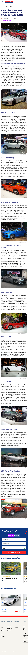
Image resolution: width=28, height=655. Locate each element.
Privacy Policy (24, 629)
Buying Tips (2, 633)
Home (6, 6)
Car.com (16, 627)
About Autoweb (9, 625)
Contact (9, 630)
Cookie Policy (24, 632)
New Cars (10, 535)
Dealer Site (9, 628)
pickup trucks (4, 474)
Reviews (3, 630)
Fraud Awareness (25, 642)
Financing (3, 636)
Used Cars (17, 535)
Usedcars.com (17, 624)
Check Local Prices (14, 552)
